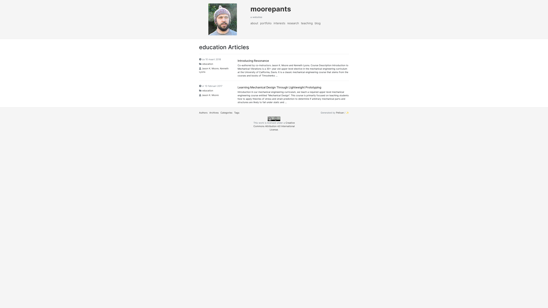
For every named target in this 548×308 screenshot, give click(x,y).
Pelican (340, 112)
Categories (226, 112)
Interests (279, 23)
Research (293, 23)
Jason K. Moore (210, 68)
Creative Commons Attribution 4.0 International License (274, 126)
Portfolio (266, 23)
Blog (318, 23)
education (207, 63)
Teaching (307, 23)
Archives (214, 112)
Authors (203, 112)
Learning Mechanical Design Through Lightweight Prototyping (279, 87)
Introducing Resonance (253, 60)
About (254, 23)
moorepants (270, 9)
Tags (236, 112)
